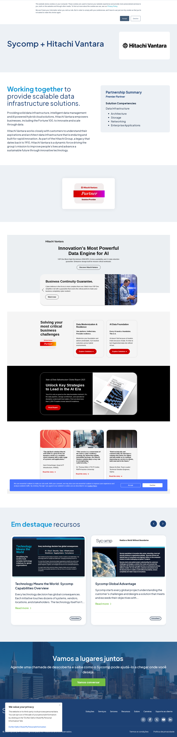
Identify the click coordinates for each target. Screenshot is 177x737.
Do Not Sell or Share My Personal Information (27, 727)
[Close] (59, 705)
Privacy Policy (112, 6)
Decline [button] (135, 18)
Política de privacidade (164, 731)
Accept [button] (124, 18)
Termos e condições (138, 731)
